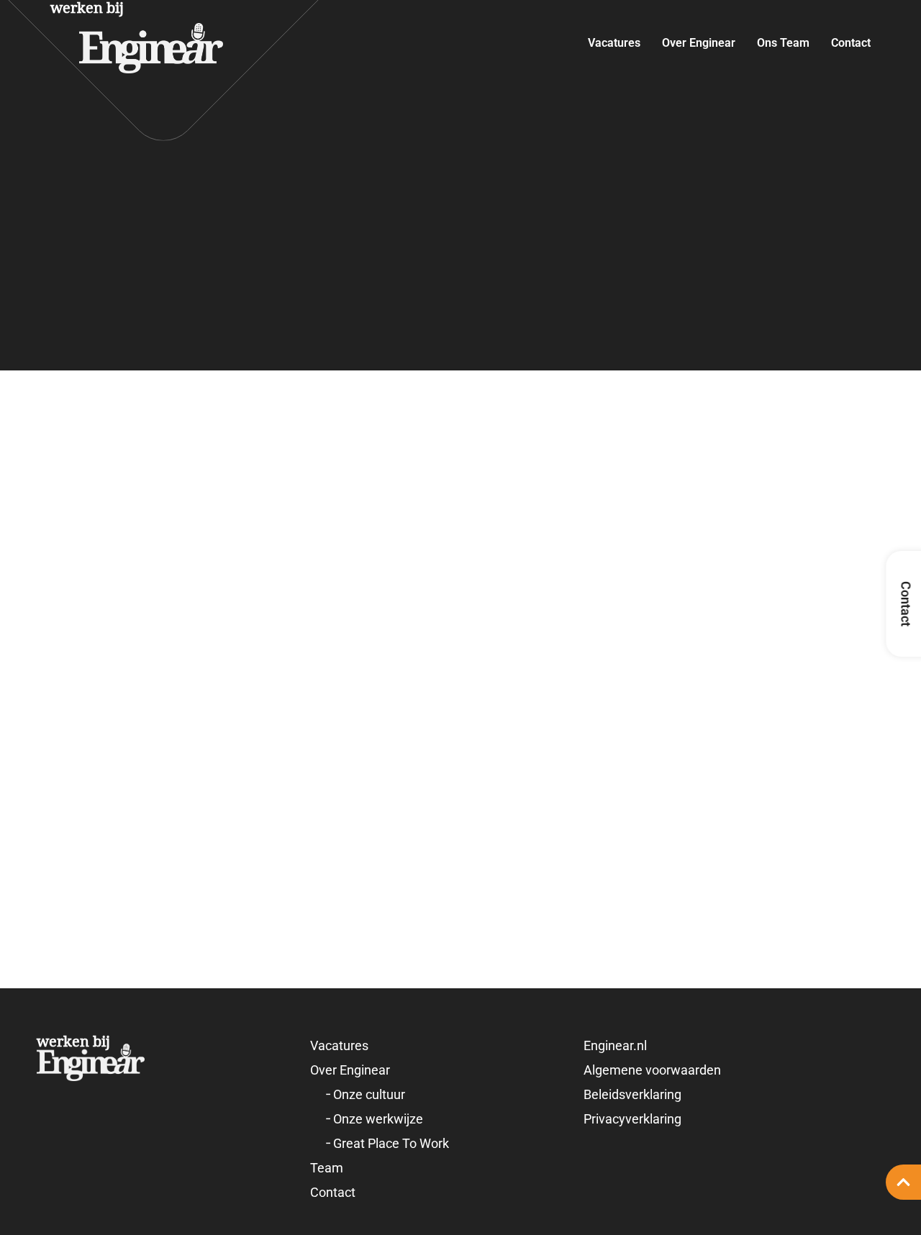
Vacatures (614, 43)
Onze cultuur (369, 1094)
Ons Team (783, 43)
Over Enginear (698, 43)
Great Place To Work (391, 1143)
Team (326, 1167)
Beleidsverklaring (632, 1094)
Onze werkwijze (378, 1118)
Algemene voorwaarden (652, 1069)
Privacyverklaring (632, 1118)
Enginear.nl (615, 1045)
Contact (851, 43)
